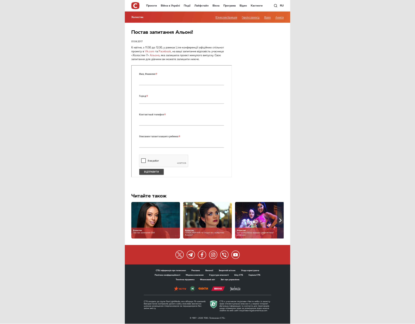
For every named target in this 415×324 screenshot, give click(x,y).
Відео (243, 5)
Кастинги (257, 5)
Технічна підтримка (185, 279)
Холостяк (137, 17)
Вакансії (209, 270)
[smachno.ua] (235, 289)
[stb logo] (135, 5)
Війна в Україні (170, 5)
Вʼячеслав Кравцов (226, 17)
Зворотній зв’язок (227, 270)
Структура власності (219, 275)
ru (282, 5)
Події (187, 5)
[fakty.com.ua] (203, 289)
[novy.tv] (192, 289)
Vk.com (149, 51)
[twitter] (179, 255)
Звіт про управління (230, 279)
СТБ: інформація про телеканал (171, 270)
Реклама (195, 270)
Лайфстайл (201, 5)
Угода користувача (250, 270)
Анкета (279, 17)
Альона (155, 55)
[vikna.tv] (218, 289)
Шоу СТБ (238, 275)
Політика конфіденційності (167, 275)
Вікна (216, 5)
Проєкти (151, 5)
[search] (275, 5)
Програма (229, 5)
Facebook (165, 51)
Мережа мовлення (195, 275)
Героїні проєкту (251, 17)
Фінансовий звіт (207, 279)
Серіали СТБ (254, 275)
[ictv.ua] (180, 289)
